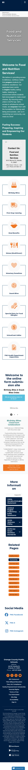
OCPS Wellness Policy (11, 522)
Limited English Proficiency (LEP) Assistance (12, 511)
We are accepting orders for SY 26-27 (13, 398)
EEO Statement (14, 679)
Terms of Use (14, 692)
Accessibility (14, 699)
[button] (3, 2)
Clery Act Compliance (14, 684)
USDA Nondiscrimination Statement (14, 501)
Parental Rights (14, 689)
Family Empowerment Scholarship (14, 687)
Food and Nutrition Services (9, 14)
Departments (5, 12)
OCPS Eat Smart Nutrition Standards (11, 531)
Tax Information (14, 694)
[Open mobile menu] (25, 2)
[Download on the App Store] (14, 755)
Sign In (14, 702)
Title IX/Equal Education (14, 682)
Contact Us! (19, 768)
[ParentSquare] (14, 746)
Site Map (14, 697)
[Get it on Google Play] (14, 750)
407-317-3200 (16, 670)
